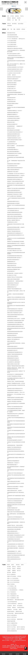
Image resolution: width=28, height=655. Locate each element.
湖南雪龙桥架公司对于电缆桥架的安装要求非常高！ (16, 306)
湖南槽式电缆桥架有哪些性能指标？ (14, 248)
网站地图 (12, 644)
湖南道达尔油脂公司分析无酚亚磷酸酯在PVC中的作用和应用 (16, 58)
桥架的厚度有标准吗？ (11, 97)
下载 (19, 19)
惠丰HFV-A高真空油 (21, 627)
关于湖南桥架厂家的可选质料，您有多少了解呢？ (16, 291)
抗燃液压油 (9, 609)
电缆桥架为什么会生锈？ (12, 90)
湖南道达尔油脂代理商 (19, 613)
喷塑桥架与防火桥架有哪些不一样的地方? (15, 486)
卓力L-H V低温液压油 (11, 591)
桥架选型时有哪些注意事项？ (13, 103)
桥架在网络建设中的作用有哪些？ (13, 130)
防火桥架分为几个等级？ (12, 275)
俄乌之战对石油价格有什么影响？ (13, 53)
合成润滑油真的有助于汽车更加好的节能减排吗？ (16, 61)
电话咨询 (3, 654)
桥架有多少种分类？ (11, 128)
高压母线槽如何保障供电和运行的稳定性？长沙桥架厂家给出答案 (16, 379)
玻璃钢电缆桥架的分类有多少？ (13, 533)
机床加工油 (20, 603)
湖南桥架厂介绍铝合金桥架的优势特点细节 (15, 181)
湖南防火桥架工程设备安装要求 (13, 279)
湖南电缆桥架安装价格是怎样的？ (13, 229)
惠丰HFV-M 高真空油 (11, 628)
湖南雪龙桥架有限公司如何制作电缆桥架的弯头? (16, 434)
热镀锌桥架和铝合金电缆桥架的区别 (14, 214)
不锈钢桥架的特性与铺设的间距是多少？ (15, 390)
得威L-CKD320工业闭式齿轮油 (13, 582)
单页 (8, 29)
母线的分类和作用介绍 (11, 265)
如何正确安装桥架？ (20, 145)
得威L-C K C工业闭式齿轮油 (12, 578)
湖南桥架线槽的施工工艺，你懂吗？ (14, 551)
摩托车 (8, 564)
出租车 (13, 564)
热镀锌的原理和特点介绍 (12, 143)
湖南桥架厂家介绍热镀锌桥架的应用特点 (15, 399)
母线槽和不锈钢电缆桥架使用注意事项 (14, 212)
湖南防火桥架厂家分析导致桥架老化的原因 (15, 511)
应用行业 (9, 18)
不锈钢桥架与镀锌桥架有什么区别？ (14, 137)
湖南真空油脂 (19, 619)
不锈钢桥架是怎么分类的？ (12, 222)
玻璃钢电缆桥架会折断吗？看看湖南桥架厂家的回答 (16, 95)
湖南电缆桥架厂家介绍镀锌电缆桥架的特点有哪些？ (16, 186)
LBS (13, 19)
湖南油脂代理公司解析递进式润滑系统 (14, 48)
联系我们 (9, 19)
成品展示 (19, 18)
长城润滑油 (9, 25)
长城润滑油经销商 (5, 647)
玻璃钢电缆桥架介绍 (11, 261)
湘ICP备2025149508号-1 (9, 638)
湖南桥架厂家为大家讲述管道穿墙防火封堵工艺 (16, 476)
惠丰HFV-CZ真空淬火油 (11, 617)
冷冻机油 (9, 607)
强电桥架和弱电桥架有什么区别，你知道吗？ (16, 243)
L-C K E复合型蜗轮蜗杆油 (12, 589)
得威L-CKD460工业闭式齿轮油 (13, 580)
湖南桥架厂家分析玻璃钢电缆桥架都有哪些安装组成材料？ (16, 246)
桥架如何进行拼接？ (11, 122)
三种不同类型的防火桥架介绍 (13, 210)
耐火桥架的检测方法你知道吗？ (13, 116)
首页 (8, 16)
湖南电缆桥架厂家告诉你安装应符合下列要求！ (15, 225)
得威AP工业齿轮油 (10, 584)
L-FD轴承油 (21, 589)
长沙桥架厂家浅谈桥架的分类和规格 (14, 376)
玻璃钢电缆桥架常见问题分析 (13, 358)
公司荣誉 (9, 74)
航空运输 (9, 572)
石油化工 (14, 568)
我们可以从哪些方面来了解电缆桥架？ (14, 196)
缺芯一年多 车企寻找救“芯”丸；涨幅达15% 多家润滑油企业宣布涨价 (16, 64)
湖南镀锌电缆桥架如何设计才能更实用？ (15, 308)
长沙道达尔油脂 (10, 613)
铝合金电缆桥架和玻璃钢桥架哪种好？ (14, 92)
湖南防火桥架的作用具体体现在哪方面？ (15, 167)
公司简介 (9, 561)
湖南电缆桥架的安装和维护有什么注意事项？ (16, 208)
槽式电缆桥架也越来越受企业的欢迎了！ (15, 440)
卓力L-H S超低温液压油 (11, 593)
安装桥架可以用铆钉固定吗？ (13, 78)
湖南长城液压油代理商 (19, 599)
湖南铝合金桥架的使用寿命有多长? (14, 559)
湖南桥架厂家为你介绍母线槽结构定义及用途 (16, 297)
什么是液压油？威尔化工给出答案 (13, 73)
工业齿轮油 (9, 605)
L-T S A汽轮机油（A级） (12, 586)
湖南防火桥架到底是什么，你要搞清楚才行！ (16, 546)
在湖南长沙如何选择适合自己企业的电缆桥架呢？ (16, 404)
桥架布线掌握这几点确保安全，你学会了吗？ (16, 392)
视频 (16, 19)
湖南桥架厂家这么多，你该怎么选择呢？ (15, 525)
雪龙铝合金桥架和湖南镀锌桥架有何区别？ (15, 314)
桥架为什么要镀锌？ (11, 145)
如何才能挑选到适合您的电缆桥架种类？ (15, 310)
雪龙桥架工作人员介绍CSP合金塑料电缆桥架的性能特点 (16, 239)
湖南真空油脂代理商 (11, 621)
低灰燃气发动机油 (10, 611)
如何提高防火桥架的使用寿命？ (13, 259)
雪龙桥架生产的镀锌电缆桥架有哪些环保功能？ (15, 541)
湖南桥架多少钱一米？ (11, 99)
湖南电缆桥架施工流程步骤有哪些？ (14, 529)
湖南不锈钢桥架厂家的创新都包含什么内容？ (16, 535)
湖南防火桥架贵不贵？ (11, 341)
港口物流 (9, 566)
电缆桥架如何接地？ (20, 281)
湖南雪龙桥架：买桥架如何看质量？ (14, 80)
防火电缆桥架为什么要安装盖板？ (13, 362)
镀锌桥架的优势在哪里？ (12, 82)
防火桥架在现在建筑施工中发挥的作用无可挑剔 (16, 386)
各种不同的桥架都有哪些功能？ (13, 360)
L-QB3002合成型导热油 (11, 603)
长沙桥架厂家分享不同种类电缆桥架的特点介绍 (16, 418)
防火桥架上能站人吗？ (11, 88)
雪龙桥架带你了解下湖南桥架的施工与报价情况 (16, 496)
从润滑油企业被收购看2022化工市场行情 (15, 67)
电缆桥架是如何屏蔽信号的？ (13, 112)
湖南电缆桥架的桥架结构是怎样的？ (14, 449)
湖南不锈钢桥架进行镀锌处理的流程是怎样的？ (15, 470)
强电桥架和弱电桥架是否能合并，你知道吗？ (16, 175)
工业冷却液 (15, 609)
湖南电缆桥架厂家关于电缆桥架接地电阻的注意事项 (16, 421)
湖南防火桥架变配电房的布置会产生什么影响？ (15, 519)
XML (16, 644)
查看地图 (24, 654)
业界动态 (23, 29)
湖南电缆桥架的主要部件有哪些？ (13, 163)
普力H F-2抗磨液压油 (11, 574)
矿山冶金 (9, 568)
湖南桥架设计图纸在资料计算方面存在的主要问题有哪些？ (16, 505)
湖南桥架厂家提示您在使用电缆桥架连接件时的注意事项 (16, 437)
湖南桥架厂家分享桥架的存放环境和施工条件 (16, 555)
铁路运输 (19, 568)
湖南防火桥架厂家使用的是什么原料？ (14, 312)
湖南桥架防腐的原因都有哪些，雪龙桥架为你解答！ (16, 523)
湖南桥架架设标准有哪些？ (12, 316)
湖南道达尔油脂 (19, 611)
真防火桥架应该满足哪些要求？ (13, 151)
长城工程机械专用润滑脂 (12, 34)
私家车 (22, 564)
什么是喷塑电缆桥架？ (11, 141)
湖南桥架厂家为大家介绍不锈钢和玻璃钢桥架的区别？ (16, 108)
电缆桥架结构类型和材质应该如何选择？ (15, 331)
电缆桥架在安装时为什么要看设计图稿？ (15, 183)
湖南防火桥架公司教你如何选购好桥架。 (15, 216)
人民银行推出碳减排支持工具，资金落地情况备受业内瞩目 (16, 51)
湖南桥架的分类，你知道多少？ (13, 462)
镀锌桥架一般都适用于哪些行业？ (13, 220)
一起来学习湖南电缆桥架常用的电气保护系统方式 (16, 199)
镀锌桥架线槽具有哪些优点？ (13, 149)
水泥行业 (19, 566)
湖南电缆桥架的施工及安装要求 (13, 203)
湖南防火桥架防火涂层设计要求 (13, 364)
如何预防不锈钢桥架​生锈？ (12, 507)
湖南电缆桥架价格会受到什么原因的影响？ (15, 413)
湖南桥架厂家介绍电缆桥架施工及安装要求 (15, 241)
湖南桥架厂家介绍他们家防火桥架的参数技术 (16, 188)
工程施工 (9, 570)
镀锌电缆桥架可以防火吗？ (12, 350)
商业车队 (18, 564)
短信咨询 (10, 654)
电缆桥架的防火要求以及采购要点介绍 (14, 179)
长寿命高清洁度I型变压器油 (12, 36)
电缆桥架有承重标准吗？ (12, 335)
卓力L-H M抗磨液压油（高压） (13, 595)
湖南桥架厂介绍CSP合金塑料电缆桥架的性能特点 (16, 206)
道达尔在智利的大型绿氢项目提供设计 (14, 71)
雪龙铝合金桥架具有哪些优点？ (13, 120)
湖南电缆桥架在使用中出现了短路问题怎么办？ (15, 493)
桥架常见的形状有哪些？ (12, 84)
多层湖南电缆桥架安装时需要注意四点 (14, 255)
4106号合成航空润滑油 (11, 40)
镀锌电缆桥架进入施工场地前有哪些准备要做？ (15, 158)
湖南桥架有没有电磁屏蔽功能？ (13, 460)
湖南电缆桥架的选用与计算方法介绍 (14, 553)
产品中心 (22, 16)
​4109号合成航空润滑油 (11, 44)
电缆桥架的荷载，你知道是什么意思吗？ (15, 273)
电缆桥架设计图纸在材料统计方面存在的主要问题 (16, 300)
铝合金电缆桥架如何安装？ (12, 165)
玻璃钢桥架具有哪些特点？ (12, 114)
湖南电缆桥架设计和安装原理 (13, 283)
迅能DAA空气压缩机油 (11, 576)
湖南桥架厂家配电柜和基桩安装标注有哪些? (15, 365)
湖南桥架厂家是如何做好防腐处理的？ (14, 267)
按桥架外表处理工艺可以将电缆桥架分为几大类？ (16, 455)
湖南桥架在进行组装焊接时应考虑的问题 (15, 527)
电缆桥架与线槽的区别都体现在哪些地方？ (15, 326)
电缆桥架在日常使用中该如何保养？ (14, 76)
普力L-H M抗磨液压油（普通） (13, 597)
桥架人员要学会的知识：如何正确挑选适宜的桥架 (16, 514)
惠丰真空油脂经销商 (20, 647)
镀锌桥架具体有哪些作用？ (12, 124)
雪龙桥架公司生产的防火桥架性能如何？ (15, 473)
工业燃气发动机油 (20, 607)
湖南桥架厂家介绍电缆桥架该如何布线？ (15, 406)
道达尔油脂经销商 (13, 647)
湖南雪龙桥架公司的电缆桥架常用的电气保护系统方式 (16, 425)
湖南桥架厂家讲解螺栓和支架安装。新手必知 (16, 383)
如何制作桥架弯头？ (11, 271)
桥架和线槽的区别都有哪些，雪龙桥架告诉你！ (15, 549)
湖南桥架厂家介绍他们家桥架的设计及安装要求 (16, 443)
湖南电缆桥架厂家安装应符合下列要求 (14, 194)
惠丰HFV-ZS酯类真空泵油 (12, 623)
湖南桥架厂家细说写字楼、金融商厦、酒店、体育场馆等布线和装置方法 (16, 368)
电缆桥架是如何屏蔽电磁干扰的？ (13, 269)
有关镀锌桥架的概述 (11, 147)
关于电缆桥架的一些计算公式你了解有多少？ (16, 173)
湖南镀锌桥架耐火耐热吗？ (12, 346)
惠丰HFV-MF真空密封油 (12, 615)
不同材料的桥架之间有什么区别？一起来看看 (16, 318)
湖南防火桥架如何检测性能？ (13, 356)
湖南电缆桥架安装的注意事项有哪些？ (14, 502)
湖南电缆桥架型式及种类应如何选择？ (14, 192)
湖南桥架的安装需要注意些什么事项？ (14, 218)
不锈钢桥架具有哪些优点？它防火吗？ (14, 110)
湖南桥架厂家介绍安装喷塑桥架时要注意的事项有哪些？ (16, 253)
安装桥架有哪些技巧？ (11, 86)
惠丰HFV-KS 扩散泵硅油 (12, 625)
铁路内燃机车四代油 (11, 32)
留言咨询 (17, 654)
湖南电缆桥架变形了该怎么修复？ (13, 509)
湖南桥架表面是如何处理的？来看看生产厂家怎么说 (16, 372)
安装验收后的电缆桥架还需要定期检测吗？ (15, 348)
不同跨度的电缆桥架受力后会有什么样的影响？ (15, 484)
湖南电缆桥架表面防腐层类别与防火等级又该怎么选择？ (16, 329)
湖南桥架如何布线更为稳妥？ (13, 488)
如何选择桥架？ (10, 105)
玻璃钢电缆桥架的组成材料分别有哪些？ (15, 177)
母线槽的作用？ (20, 126)
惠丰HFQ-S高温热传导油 (12, 630)
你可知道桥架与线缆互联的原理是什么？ (15, 132)
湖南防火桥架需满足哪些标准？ (13, 169)
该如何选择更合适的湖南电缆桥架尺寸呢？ (15, 498)
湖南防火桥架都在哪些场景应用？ (13, 190)
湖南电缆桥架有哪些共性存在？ (13, 201)
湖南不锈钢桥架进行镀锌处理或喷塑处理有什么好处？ (16, 479)
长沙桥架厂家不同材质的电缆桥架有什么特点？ (15, 431)
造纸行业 (14, 566)
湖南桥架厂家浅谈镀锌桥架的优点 (13, 231)
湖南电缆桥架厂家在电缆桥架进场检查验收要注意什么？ (16, 428)
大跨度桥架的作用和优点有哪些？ (13, 118)
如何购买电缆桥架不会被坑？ (13, 155)
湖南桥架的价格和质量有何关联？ (13, 134)
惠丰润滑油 (14, 23)
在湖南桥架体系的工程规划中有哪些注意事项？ (15, 458)
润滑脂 (20, 609)
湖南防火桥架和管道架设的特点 (13, 557)
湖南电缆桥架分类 (10, 281)
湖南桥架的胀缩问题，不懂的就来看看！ (15, 445)
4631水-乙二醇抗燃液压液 (12, 38)
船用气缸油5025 (22, 38)
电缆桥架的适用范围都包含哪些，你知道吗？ (16, 227)
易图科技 (20, 638)
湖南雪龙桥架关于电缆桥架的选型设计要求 (15, 320)
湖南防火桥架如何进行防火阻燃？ (13, 481)
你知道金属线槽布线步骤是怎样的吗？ (14, 408)
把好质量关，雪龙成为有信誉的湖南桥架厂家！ (15, 294)
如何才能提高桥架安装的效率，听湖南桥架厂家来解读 (16, 467)
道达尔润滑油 (20, 23)
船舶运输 (14, 572)
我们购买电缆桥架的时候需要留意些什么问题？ (15, 236)
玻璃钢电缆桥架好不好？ (12, 286)
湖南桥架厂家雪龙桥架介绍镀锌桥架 (14, 401)
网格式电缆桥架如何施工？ (12, 464)
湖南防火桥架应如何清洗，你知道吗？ (14, 490)
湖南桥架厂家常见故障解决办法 (13, 339)
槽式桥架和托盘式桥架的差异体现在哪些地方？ (15, 452)
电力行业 (19, 570)
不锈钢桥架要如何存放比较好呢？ (13, 539)
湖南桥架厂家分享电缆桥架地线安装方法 (15, 337)
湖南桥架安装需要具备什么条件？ (13, 135)
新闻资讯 (17, 16)
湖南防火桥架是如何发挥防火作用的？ (14, 139)
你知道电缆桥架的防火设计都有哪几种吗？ (15, 544)
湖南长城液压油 (10, 599)
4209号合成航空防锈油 (11, 42)
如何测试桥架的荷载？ (11, 101)
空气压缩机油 (19, 605)
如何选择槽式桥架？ (11, 126)
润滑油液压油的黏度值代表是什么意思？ (15, 69)
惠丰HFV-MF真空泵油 (11, 619)
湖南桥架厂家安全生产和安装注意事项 (14, 277)
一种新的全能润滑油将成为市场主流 (14, 55)
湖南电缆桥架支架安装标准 (12, 333)
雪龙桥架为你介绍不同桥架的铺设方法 (14, 516)
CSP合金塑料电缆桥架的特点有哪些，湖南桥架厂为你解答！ (16, 411)
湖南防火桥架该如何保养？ (12, 531)
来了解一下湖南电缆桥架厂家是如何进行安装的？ (16, 161)
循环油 (14, 605)
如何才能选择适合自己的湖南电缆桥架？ (15, 537)
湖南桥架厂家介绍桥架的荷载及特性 (14, 447)
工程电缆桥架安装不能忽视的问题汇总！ (15, 352)
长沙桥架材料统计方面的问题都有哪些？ (15, 322)
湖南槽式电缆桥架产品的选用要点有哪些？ (15, 397)
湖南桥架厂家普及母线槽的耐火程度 (14, 288)
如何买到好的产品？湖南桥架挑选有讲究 (15, 374)
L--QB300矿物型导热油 (11, 588)
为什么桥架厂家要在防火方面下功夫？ (14, 250)
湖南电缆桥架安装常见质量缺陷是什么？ (15, 233)
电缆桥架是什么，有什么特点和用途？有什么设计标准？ (16, 395)
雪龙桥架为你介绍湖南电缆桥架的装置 (14, 500)
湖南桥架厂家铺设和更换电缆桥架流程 (14, 354)
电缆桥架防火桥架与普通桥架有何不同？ (15, 388)
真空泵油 (19, 576)
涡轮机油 (14, 607)
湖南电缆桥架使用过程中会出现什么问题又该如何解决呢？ (16, 303)
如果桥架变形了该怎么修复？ (13, 171)
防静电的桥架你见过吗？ (12, 263)
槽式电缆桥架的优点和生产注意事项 (14, 153)
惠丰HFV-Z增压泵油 (21, 628)
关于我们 (12, 16)
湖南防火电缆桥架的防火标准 (13, 415)
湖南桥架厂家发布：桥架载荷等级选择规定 (15, 381)
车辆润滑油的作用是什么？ (12, 46)
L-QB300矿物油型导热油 (12, 601)
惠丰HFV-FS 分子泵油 (11, 627)
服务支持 (14, 18)
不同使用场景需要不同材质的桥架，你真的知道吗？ (16, 344)
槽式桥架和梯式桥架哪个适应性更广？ (14, 257)
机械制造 (14, 570)
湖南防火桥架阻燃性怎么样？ (13, 284)
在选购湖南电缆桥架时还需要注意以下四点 (15, 324)
